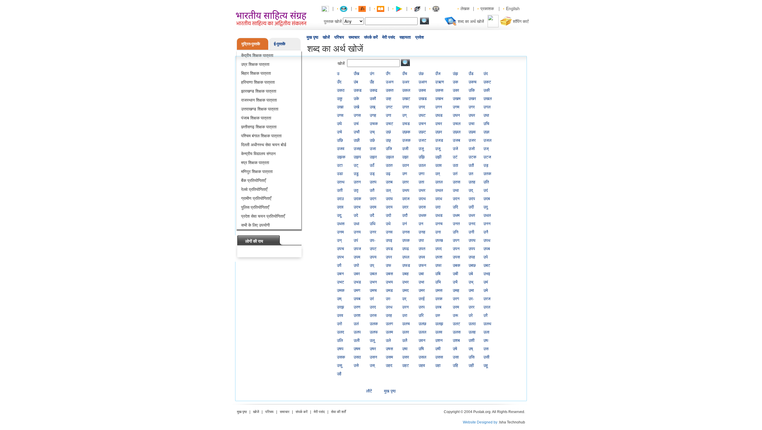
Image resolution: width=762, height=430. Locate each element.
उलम (389, 332)
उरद (373, 307)
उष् (471, 348)
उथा (456, 190)
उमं (485, 282)
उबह (405, 273)
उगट (389, 107)
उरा (404, 315)
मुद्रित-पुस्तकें (250, 43)
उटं (455, 157)
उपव (422, 257)
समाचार (354, 37)
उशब (456, 340)
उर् (404, 298)
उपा (421, 240)
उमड (389, 290)
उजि (389, 148)
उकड (358, 90)
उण (404, 173)
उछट (422, 132)
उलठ (472, 323)
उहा (438, 365)
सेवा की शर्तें (338, 412)
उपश (438, 257)
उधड (439, 215)
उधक (422, 215)
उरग (456, 298)
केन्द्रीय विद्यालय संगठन (258, 153)
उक (455, 82)
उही (471, 365)
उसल (422, 357)
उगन (438, 107)
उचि (486, 123)
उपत (422, 248)
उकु (339, 98)
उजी (405, 148)
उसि (471, 357)
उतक (487, 173)
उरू (455, 315)
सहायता (405, 37)
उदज (406, 198)
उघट (422, 115)
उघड (439, 115)
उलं (356, 323)
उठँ (372, 165)
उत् (437, 173)
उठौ (471, 165)
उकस (439, 90)
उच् (372, 132)
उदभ (357, 207)
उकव (422, 90)
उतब (389, 182)
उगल (487, 107)
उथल (439, 190)
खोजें (326, 37)
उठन (405, 165)
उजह (357, 148)
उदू (339, 215)
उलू (372, 340)
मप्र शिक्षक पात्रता (255, 162)
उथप (405, 190)
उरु (437, 315)
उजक (406, 140)
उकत (390, 90)
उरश (357, 315)
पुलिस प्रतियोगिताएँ (255, 207)
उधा (356, 223)
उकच (473, 82)
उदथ (422, 198)
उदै (372, 215)
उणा (421, 173)
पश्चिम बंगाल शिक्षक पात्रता (261, 135)
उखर (472, 98)
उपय (373, 257)
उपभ (340, 257)
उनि (455, 232)
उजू (438, 148)
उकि (472, 90)
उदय (389, 207)
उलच (406, 323)
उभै (455, 282)
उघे (339, 123)
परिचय (339, 37)
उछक (406, 132)
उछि (340, 140)
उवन (422, 340)
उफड (406, 265)
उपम (357, 257)
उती (340, 190)
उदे (356, 215)
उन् (339, 240)
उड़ (485, 165)
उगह (373, 115)
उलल (422, 332)
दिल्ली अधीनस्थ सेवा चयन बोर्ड (263, 144)
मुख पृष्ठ (312, 37)
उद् (471, 190)
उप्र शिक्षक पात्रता (255, 64)
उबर (357, 273)
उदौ (404, 215)
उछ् (388, 140)
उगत (405, 107)
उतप (373, 182)
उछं (388, 132)
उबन (340, 273)
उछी (357, 140)
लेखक (464, 8)
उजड (439, 140)
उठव (438, 165)
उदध (438, 198)
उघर (472, 115)
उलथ (487, 323)
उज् (486, 148)
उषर (373, 348)
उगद (422, 107)
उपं (356, 240)
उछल (456, 132)
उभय (389, 282)
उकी (486, 90)
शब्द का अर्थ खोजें (471, 21)
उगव (340, 115)
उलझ (439, 323)
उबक (456, 265)
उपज (357, 248)
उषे (455, 348)
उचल (456, 123)
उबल (373, 273)
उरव (340, 315)
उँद (339, 82)
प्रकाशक (487, 8)
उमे (485, 290)
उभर (405, 282)
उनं (404, 223)
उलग (389, 323)
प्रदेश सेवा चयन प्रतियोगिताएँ (263, 216)
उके (356, 98)
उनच (439, 223)
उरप (422, 307)
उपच (340, 248)
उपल (405, 257)
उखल (487, 98)
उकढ (373, 90)
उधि (372, 223)
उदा (438, 207)
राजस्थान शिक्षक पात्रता (259, 100)
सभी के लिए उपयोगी (255, 225)
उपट (373, 248)
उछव (472, 132)
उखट (406, 98)
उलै (404, 340)
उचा (471, 123)
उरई (422, 298)
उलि (340, 340)
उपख (439, 240)
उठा (455, 165)
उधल (487, 215)
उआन (423, 82)
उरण (357, 307)
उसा (456, 357)
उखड (423, 98)
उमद (405, 290)
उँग (388, 73)
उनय (357, 232)
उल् (388, 190)
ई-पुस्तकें (279, 43)
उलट (456, 323)
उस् (372, 365)
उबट (486, 265)
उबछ (472, 265)
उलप (357, 332)
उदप (472, 198)
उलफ (374, 332)
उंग (372, 73)
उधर (472, 215)
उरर (471, 307)
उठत (389, 165)
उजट (422, 140)
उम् (339, 298)
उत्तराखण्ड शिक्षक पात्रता (259, 109)
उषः (486, 340)
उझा (405, 157)
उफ (388, 265)
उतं (455, 173)
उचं (356, 123)
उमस (438, 290)
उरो (339, 323)
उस (485, 348)
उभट (340, 282)
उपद (438, 248)
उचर (438, 123)
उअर (405, 82)
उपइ (389, 240)
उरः (388, 298)
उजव (340, 148)
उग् (404, 115)
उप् (372, 265)
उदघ (389, 198)
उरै (485, 315)
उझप (357, 157)
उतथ (340, 182)
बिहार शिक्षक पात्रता (256, 73)
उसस (439, 357)
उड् (372, 173)
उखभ (439, 98)
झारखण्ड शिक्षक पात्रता (258, 91)
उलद (340, 332)
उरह (389, 315)
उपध (486, 240)
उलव (438, 332)
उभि (438, 282)
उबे (471, 273)
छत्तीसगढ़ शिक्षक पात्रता (259, 127)
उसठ (357, 357)
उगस (357, 115)
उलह (472, 332)
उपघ (472, 240)
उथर (422, 190)
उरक (438, 298)
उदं (485, 190)
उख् (372, 107)
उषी (438, 348)
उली (357, 340)
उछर (438, 132)
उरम (456, 307)
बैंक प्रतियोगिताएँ (253, 180)
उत (471, 173)
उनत (456, 223)
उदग (373, 198)
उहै (339, 373)
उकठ (340, 90)
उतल (439, 182)
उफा (438, 265)
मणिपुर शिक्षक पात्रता (257, 171)
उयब (357, 298)
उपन (456, 248)
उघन (456, 115)
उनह (422, 232)
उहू (485, 365)
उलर (405, 332)
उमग (357, 290)
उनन (487, 223)
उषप (340, 348)
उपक (406, 240)
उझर (373, 157)
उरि (421, 315)
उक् (388, 98)
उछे (372, 140)
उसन (373, 357)
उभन (373, 282)
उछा (486, 132)
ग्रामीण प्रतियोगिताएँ (256, 198)
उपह (472, 257)
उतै (372, 190)
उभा (421, 282)
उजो (472, 148)
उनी (471, 232)
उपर (389, 257)
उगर (472, 107)
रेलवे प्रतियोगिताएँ (254, 189)
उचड (406, 123)
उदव (340, 207)
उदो (388, 215)
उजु (421, 148)
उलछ (422, 323)
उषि (421, 348)
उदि (455, 207)
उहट (405, 365)
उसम (389, 357)
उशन (439, 340)
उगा (388, 115)
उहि (455, 365)
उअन (390, 82)
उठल (422, 165)
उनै (485, 232)
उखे (356, 107)
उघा (486, 115)
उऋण (439, 82)
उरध (389, 307)
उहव (422, 365)
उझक (341, 157)
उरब (438, 307)
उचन (422, 123)
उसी (486, 357)
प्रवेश (419, 37)
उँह (372, 82)
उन (421, 223)
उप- (373, 240)
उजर (472, 140)
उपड (389, 248)
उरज (487, 298)
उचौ (357, 132)
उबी (455, 273)
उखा (340, 107)
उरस (373, 315)
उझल (390, 157)
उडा (340, 173)
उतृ (356, 190)
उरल (486, 307)
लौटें (369, 391)
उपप (472, 248)
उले (388, 340)
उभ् (471, 282)
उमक (340, 290)
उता (421, 182)
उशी (471, 340)
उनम (340, 232)
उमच (373, 290)
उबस (389, 273)
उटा (340, 165)
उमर (422, 290)
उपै (339, 265)
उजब (456, 140)
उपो (356, 265)
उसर (405, 357)
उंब (356, 82)
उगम (456, 107)
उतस (456, 182)
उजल (487, 140)
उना (438, 232)
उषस (389, 348)
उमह (456, 290)
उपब (486, 248)
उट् (356, 165)
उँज (438, 73)
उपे (485, 257)
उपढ (405, 248)
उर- (471, 298)
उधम (456, 215)
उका (456, 90)
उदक (357, 198)
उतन (357, 182)
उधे (388, 223)
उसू (339, 365)
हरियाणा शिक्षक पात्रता (258, 82)
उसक (341, 357)
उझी (438, 157)
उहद (389, 365)
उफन (422, 265)
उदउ (340, 198)
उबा (421, 273)
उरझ (340, 307)
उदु (485, 207)
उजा (373, 148)
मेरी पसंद (388, 37)
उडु (356, 173)
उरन (405, 307)
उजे (455, 148)
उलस (456, 332)
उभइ (486, 273)
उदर (405, 207)
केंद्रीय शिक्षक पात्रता (257, 55)
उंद (485, 73)
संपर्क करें (371, 37)
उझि (422, 157)
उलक (374, 323)
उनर (373, 232)
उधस (340, 223)
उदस (422, 207)
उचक (374, 123)
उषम (357, 348)
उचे (339, 132)
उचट (389, 123)
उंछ (421, 73)
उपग (456, 240)
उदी (471, 207)
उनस (406, 232)
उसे (356, 365)
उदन (456, 198)
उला (486, 332)
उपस (456, 257)
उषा (404, 348)
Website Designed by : (481, 422)
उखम (456, 98)
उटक (472, 157)
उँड (471, 73)
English (513, 8)
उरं (372, 298)
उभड (357, 282)
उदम (373, 207)
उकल (406, 90)
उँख (356, 73)
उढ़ (388, 173)
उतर (405, 182)
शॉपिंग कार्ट (521, 21)
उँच (404, 73)
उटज (487, 157)
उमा (471, 290)
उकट (487, 82)
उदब (486, 198)
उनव (389, 232)
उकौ (373, 98)
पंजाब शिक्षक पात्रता (256, 118)
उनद (472, 223)
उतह (472, 182)
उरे (471, 315)
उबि (438, 273)
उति (486, 182)
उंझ (455, 73)
